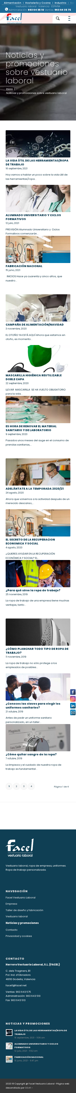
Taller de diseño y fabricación (24, 910)
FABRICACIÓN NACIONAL (24, 266)
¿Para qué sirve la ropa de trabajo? (33, 590)
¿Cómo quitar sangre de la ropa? (31, 754)
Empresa (11, 904)
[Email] (73, 712)
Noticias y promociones (22, 923)
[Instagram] (73, 699)
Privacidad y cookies (19, 936)
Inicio (9, 89)
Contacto (12, 930)
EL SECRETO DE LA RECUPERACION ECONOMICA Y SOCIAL (30, 541)
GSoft (28, 1087)
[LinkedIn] (73, 706)
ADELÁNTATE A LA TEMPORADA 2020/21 (35, 489)
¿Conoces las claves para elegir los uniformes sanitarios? (33, 705)
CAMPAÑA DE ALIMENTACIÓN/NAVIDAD (35, 325)
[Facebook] (73, 692)
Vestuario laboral (17, 916)
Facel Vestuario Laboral (20, 897)
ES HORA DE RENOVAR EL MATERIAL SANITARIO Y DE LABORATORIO (31, 428)
